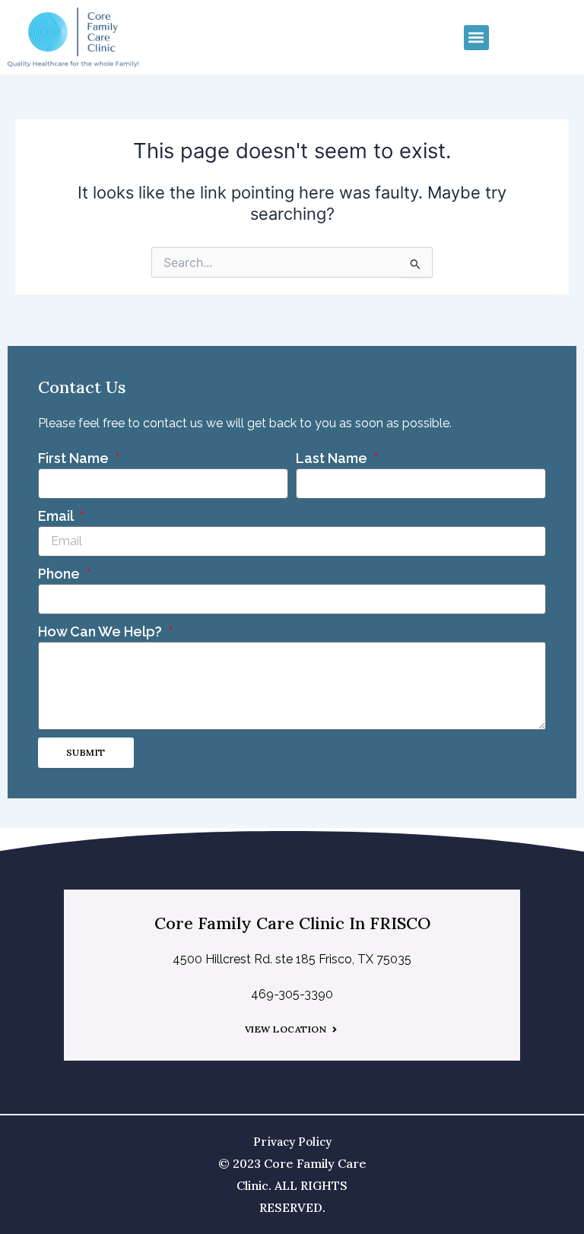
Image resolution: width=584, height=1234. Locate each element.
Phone (60, 574)
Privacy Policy (292, 1141)
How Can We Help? (101, 631)
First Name (75, 458)
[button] (476, 37)
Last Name (333, 458)
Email (57, 516)
